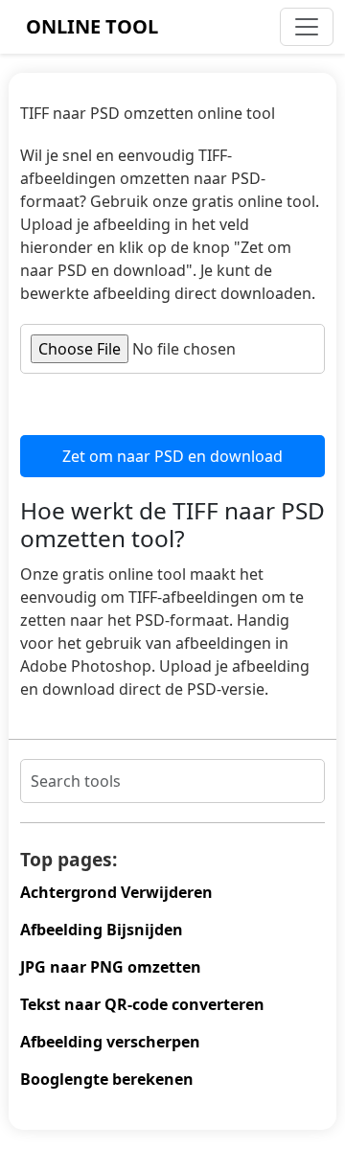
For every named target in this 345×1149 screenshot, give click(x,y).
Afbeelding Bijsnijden (101, 929)
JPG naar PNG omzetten (110, 966)
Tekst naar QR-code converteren (142, 1004)
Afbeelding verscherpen (110, 1041)
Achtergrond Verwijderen (116, 892)
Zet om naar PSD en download (172, 456)
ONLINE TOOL (92, 26)
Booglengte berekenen (107, 1079)
